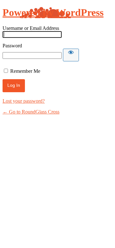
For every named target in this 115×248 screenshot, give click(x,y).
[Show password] (71, 55)
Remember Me (25, 71)
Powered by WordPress (53, 12)
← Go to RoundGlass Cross (31, 111)
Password (12, 45)
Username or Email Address (31, 28)
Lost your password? (24, 101)
